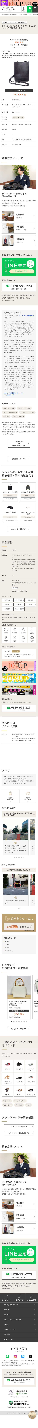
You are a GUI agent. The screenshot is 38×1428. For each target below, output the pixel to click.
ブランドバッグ (18, 117)
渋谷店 (14, 129)
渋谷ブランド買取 (19, 416)
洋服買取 (7, 600)
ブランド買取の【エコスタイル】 (9, 14)
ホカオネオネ (8, 1105)
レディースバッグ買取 (10, 412)
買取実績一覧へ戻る (19, 459)
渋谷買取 (6, 416)
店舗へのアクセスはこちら (19, 591)
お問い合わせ (8, 1339)
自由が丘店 (9, 950)
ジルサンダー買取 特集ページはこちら (19, 443)
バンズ (29, 1105)
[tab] (14, 857)
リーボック (19, 1105)
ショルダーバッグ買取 (27, 412)
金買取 (31, 604)
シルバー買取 (19, 609)
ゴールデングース (20, 1101)
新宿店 (7, 944)
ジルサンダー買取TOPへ (19, 529)
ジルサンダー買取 (23, 14)
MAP (15, 588)
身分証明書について (8, 300)
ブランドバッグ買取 (24, 408)
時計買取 (30, 600)
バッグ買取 (19, 600)
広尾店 (7, 947)
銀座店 (7, 941)
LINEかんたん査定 (10, 1329)
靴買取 (7, 604)
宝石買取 (19, 604)
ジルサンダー (16, 112)
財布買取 (7, 609)
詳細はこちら (10, 495)
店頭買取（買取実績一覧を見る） (21, 124)
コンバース (7, 1101)
